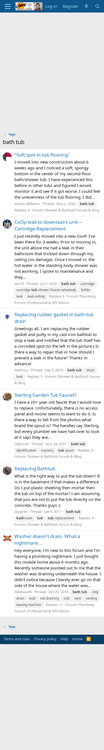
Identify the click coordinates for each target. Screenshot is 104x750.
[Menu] (7, 6)
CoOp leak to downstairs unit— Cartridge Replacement (48, 225)
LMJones (21, 443)
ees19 (19, 283)
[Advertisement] (52, 67)
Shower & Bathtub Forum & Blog (72, 210)
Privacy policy (45, 638)
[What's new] (86, 6)
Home (77, 638)
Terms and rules (17, 638)
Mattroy (21, 369)
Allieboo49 (23, 591)
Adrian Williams (27, 203)
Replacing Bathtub (34, 468)
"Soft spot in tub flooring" (42, 155)
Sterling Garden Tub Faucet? (45, 395)
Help (64, 638)
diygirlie (20, 511)
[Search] (97, 6)
